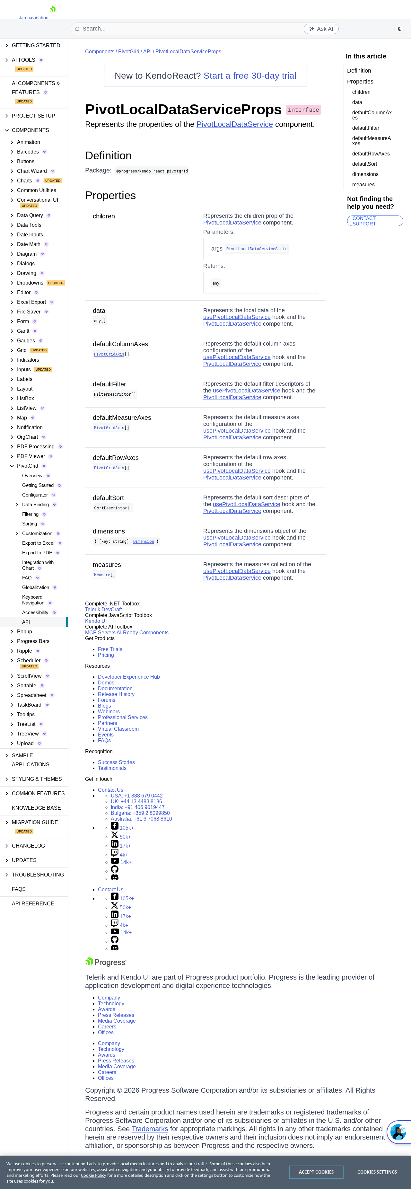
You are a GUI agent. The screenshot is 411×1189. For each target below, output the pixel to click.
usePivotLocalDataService (237, 317)
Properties (110, 195)
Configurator (35, 495)
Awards (106, 1009)
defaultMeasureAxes (122, 417)
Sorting (29, 523)
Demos (106, 682)
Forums (106, 700)
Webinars (109, 711)
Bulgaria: (140, 813)
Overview (32, 475)
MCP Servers (100, 632)
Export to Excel (38, 543)
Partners (107, 723)
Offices (106, 1032)
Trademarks (150, 1129)
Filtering (30, 514)
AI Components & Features (36, 88)
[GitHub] (114, 871)
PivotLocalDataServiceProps (188, 51)
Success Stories (116, 762)
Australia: (141, 819)
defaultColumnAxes (120, 344)
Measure (102, 574)
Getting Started (38, 485)
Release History (116, 694)
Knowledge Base (36, 808)
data (99, 310)
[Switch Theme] (399, 29)
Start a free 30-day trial (250, 76)
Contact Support (364, 221)
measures (107, 564)
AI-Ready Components (143, 632)
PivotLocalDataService (235, 124)
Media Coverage (117, 1021)
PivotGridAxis (109, 354)
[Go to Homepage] (53, 17)
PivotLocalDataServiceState (256, 248)
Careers (107, 1026)
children (104, 216)
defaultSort (108, 497)
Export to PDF (37, 552)
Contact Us (110, 790)
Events (106, 734)
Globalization (35, 587)
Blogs (104, 706)
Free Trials (110, 649)
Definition (108, 155)
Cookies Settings (377, 1172)
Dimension (143, 541)
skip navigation (33, 17)
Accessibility (35, 612)
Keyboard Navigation (33, 599)
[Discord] (114, 878)
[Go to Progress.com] (106, 965)
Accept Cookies (316, 1172)
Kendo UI (96, 621)
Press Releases (116, 1015)
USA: (137, 795)
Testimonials (112, 768)
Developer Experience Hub (129, 677)
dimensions (109, 531)
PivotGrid (128, 51)
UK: (136, 801)
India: (138, 807)
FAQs (19, 889)
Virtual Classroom (118, 729)
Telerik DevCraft (103, 609)
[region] (205, 1172)
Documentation (115, 688)
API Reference (33, 903)
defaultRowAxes (116, 457)
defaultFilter (109, 384)
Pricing (106, 655)
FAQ (27, 577)
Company (109, 997)
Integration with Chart (38, 565)
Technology (111, 1003)
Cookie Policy (93, 1175)
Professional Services (123, 717)
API (26, 622)
